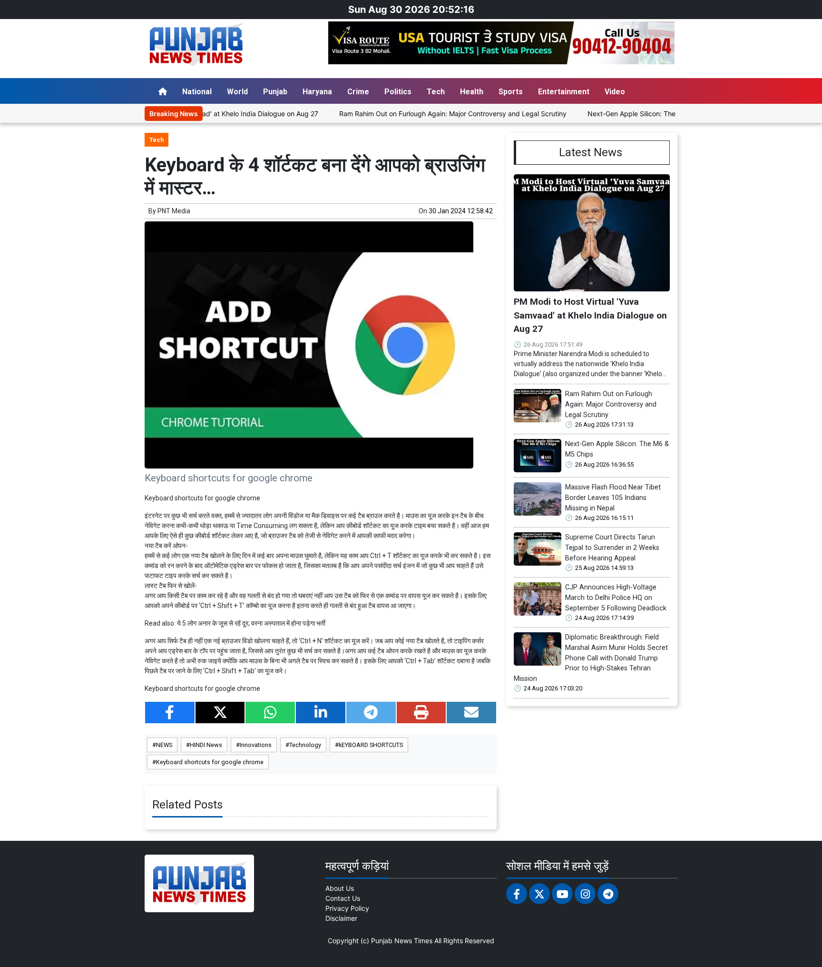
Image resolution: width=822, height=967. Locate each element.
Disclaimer (341, 918)
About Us (339, 888)
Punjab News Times (401, 941)
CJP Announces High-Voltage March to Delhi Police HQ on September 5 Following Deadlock (615, 597)
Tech (436, 91)
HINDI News (206, 744)
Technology (305, 744)
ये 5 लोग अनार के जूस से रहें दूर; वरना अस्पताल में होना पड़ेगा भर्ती (251, 623)
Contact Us (342, 898)
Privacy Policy (347, 908)
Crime (358, 91)
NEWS (164, 744)
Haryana (317, 91)
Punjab (275, 91)
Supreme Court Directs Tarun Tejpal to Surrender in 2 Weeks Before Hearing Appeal (612, 547)
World (237, 91)
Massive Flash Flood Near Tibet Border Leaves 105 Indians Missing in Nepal (613, 497)
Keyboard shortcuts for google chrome (210, 762)
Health (471, 91)
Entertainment (563, 91)
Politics (397, 91)
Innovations (256, 744)
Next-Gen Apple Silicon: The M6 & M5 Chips (630, 114)
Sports (511, 91)
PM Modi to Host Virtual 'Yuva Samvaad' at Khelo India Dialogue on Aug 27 (590, 315)
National (197, 91)
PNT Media (173, 211)
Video (615, 91)
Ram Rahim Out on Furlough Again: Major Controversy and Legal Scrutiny (427, 114)
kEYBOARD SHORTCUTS (371, 744)
